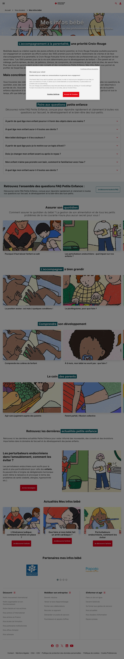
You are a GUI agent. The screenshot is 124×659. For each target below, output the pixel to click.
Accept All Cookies (71, 94)
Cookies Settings (53, 94)
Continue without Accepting (89, 69)
